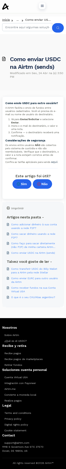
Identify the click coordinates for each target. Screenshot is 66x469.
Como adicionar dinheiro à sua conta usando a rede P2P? (34, 226)
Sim (24, 184)
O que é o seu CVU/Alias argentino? (33, 297)
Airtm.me (10, 388)
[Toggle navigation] (42, 6)
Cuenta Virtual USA (16, 377)
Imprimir (17, 208)
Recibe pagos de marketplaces (23, 359)
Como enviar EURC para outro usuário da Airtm (34, 280)
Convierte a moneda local (20, 394)
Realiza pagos (13, 400)
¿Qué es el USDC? (15, 340)
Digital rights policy (16, 424)
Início (6, 19)
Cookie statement (15, 430)
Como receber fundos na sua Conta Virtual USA (33, 289)
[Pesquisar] (58, 28)
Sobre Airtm (11, 335)
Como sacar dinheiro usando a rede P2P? (33, 235)
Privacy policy (12, 418)
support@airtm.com (16, 442)
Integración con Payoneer (20, 383)
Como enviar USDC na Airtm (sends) (33, 252)
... (17, 19)
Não (44, 184)
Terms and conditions (17, 412)
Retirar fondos (13, 364)
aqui (54, 162)
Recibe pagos (12, 353)
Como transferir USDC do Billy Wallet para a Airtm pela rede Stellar (34, 270)
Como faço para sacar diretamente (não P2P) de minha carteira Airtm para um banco (33, 245)
